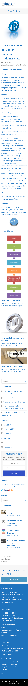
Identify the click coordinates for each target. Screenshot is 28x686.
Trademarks (21, 65)
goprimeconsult (8, 65)
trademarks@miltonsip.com (13, 600)
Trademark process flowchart (11, 300)
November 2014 (9, 429)
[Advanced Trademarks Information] (3, 521)
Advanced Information (9, 635)
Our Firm (4, 673)
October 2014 (8, 433)
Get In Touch (14, 579)
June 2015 (7, 425)
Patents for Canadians (9, 664)
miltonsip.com (9, 602)
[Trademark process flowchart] (14, 266)
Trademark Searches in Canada (12, 366)
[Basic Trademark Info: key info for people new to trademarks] (3, 541)
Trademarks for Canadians (11, 662)
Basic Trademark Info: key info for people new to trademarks (16, 542)
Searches (7, 443)
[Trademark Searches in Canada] (14, 356)
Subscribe (14, 473)
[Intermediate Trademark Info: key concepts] (14, 323)
